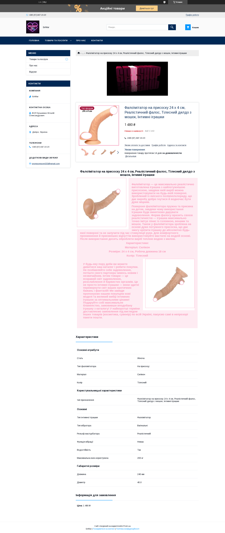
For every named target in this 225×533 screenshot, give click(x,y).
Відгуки (33, 72)
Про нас (81, 40)
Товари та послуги (56, 40)
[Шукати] (172, 27)
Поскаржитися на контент (104, 529)
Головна (34, 40)
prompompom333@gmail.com (46, 163)
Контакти (97, 40)
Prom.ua (127, 526)
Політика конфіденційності (127, 529)
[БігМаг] (32, 32)
